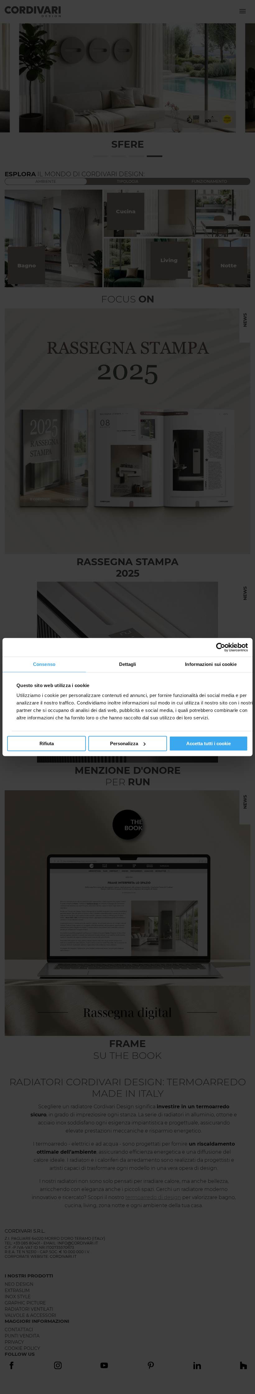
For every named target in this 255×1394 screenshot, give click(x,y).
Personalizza (124, 743)
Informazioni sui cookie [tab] (210, 664)
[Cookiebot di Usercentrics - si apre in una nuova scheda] (220, 647)
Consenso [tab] (44, 664)
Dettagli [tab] (127, 664)
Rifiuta (46, 743)
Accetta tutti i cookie (208, 743)
